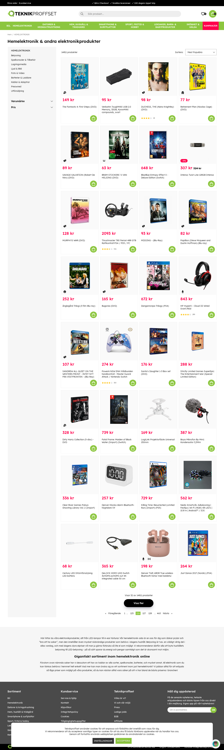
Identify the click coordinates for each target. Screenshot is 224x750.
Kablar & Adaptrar (20, 82)
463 (159, 613)
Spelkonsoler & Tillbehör (23, 60)
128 (150, 613)
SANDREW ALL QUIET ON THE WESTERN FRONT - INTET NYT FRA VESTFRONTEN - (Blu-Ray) (78, 374)
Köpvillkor (66, 707)
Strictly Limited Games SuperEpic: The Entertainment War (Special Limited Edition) (197, 374)
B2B (116, 716)
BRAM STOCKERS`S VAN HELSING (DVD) (114, 176)
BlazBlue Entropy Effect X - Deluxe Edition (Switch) (154, 176)
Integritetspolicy (69, 712)
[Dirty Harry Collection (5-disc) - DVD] (79, 409)
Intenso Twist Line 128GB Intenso (197, 175)
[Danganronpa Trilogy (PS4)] (158, 276)
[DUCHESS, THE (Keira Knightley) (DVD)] (158, 77)
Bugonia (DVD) (109, 306)
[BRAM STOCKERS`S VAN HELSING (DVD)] (119, 145)
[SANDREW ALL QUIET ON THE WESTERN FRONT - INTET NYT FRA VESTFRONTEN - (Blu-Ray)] (79, 341)
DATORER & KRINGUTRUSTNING (20, 707)
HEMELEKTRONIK (22, 34)
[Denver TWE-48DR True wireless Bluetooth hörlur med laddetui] (158, 543)
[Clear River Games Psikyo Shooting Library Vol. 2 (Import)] (79, 475)
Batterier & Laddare (21, 77)
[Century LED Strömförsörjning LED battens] (79, 543)
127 (144, 613)
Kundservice (25, 3)
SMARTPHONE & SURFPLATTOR (20, 716)
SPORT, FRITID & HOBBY (18, 721)
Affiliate (118, 721)
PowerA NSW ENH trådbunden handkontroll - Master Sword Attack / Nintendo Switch (117, 374)
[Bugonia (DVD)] (119, 276)
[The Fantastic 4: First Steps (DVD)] (79, 77)
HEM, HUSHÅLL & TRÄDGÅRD (20, 712)
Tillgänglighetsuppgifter (73, 721)
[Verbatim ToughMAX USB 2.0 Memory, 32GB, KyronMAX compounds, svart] (119, 77)
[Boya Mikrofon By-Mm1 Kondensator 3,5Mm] (197, 409)
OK (213, 710)
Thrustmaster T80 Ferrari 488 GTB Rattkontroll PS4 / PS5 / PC (119, 242)
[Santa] (158, 341)
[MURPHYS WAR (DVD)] (79, 210)
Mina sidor (12, 3)
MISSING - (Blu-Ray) (151, 240)
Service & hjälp (68, 698)
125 (132, 613)
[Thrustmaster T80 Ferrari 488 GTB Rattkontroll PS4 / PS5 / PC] (119, 210)
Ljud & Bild (16, 68)
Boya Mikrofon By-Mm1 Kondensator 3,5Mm (192, 441)
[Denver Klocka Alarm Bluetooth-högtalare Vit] (119, 475)
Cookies (65, 716)
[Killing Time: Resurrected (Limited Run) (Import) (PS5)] (158, 475)
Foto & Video (18, 73)
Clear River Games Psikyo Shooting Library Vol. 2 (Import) (78, 506)
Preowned (16, 86)
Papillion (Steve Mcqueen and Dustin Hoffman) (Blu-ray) (195, 242)
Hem (9, 34)
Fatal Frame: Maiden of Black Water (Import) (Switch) (117, 441)
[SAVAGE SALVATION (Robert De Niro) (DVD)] (79, 145)
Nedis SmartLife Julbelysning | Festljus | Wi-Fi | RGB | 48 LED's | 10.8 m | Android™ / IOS (196, 508)
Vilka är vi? (120, 698)
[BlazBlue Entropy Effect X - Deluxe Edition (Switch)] (158, 145)
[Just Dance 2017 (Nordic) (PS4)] (197, 543)
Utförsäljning (17, 91)
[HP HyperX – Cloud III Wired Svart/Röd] (197, 276)
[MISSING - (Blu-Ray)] (158, 210)
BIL (8, 698)
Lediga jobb (120, 712)
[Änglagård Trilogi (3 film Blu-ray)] (79, 276)
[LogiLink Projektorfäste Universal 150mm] (158, 409)
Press (117, 707)
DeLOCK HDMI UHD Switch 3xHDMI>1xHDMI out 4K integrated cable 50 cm (115, 576)
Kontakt (65, 702)
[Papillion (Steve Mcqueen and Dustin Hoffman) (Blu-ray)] (197, 210)
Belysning (16, 55)
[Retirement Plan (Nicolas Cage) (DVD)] (197, 77)
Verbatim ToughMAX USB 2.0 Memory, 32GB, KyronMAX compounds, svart (116, 109)
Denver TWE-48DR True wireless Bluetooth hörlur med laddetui (157, 574)
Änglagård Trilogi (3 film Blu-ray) (78, 306)
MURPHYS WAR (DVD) (73, 240)
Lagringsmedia (18, 64)
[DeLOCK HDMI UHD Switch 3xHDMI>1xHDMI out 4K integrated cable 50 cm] (119, 543)
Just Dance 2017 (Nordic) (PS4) (196, 573)
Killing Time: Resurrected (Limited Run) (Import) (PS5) (157, 506)
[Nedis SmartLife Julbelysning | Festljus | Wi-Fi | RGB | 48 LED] (197, 475)
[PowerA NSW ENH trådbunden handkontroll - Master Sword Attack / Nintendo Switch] (119, 341)
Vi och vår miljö (122, 702)
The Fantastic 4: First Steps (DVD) (79, 106)
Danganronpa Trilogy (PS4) (155, 306)
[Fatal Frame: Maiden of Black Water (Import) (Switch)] (119, 409)
